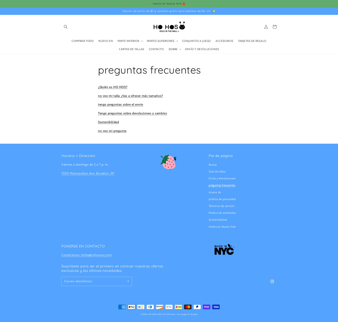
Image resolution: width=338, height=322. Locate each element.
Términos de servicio (221, 206)
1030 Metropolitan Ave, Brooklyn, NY (88, 173)
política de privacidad (222, 199)
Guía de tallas (217, 171)
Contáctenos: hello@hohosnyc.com (86, 255)
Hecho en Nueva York (222, 226)
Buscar (213, 164)
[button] (65, 27)
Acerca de (215, 192)
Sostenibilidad (218, 219)
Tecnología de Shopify (187, 314)
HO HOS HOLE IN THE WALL (162, 314)
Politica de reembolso (222, 213)
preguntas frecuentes (222, 185)
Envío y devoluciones (222, 178)
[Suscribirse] (127, 281)
